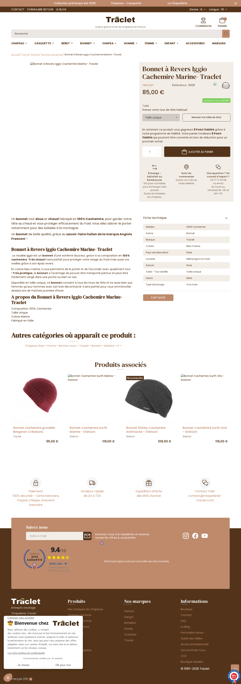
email (220, 183)
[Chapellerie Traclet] (120, 19)
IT (118, 346)
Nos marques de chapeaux (85, 609)
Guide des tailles (191, 638)
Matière (109, 346)
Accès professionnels (195, 644)
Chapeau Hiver (34, 346)
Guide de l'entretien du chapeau (154, 195)
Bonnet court (67, 346)
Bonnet (96, 346)
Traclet (148, 85)
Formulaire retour (40, 9)
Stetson (129, 611)
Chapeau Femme (79, 615)
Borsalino (130, 623)
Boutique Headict (192, 662)
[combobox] (161, 117)
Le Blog (61, 9)
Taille (145, 106)
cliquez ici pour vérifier (183, 561)
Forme (51, 346)
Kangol (128, 617)
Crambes (130, 634)
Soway (128, 629)
